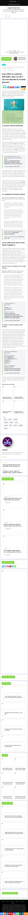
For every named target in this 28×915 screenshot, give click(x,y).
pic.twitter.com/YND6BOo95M (16, 163)
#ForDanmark (16, 232)
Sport (4, 64)
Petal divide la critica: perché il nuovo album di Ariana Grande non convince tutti (20, 797)
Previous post (5, 462)
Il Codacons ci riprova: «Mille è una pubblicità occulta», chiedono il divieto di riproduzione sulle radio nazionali (12, 472)
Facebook (3, 901)
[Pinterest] (13, 87)
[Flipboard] (11, 87)
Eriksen (10, 419)
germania (5, 425)
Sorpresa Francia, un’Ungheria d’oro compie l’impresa (13, 119)
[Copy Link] (22, 89)
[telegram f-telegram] (14, 4)
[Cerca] (6, 16)
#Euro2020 (13, 314)
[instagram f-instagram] (12, 4)
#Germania (6, 370)
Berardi (16, 149)
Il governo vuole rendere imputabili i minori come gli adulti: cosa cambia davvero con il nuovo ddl (14, 882)
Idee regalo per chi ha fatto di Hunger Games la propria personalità (13, 746)
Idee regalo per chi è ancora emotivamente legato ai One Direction (13, 730)
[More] (25, 89)
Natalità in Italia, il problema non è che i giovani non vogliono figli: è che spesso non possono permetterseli (14, 833)
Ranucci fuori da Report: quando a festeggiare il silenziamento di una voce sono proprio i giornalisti (13, 816)
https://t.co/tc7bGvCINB (10, 313)
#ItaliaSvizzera (7, 163)
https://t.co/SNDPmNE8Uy (11, 160)
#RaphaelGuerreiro (11, 358)
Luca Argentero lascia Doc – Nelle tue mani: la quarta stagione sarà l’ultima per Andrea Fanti (7, 797)
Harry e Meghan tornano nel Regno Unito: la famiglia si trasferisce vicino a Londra (7, 769)
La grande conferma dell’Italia (10, 114)
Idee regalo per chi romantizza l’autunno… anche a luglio (14, 713)
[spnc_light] (9, 16)
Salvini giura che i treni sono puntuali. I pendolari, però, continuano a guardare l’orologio (13, 866)
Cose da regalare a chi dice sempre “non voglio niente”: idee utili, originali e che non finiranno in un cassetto (14, 697)
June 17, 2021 (17, 166)
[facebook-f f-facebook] (9, 4)
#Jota (7, 363)
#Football (6, 317)
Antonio (4, 70)
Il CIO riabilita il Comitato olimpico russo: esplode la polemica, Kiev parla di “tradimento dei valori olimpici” (13, 551)
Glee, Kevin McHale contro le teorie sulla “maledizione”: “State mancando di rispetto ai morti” (20, 783)
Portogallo (8, 68)
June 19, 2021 (17, 320)
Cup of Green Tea (14, 8)
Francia (3, 95)
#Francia (18, 316)
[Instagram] (8, 566)
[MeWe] (18, 87)
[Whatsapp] (4, 87)
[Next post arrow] (24, 472)
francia (16, 422)
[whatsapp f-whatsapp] (19, 4)
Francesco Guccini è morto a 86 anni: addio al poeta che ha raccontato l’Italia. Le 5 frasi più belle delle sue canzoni (7, 783)
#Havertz (7, 360)
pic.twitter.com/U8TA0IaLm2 (14, 370)
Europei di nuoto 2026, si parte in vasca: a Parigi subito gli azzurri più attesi (13, 499)
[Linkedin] (8, 87)
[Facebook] (15, 87)
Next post (4, 469)
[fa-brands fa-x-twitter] (10, 4)
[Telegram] (6, 87)
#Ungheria (14, 316)
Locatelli (5, 68)
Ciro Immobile (22, 182)
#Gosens (7, 361)
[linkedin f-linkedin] (17, 4)
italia (3, 68)
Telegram (17, 901)
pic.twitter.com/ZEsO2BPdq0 (14, 317)
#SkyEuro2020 (7, 162)
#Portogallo (18, 368)
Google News (22, 901)
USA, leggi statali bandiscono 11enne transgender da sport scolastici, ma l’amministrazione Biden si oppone (11, 465)
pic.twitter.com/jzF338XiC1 (9, 234)
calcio (5, 419)
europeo (11, 422)
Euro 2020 (15, 419)
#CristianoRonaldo (9, 355)
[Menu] (2, 16)
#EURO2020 (12, 162)
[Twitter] (20, 87)
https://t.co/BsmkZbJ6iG (10, 365)
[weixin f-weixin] (15, 4)
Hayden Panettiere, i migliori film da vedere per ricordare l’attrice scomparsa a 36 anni (20, 769)
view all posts (4, 456)
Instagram (12, 901)
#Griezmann (8, 309)
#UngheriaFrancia (7, 316)
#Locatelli (17, 162)
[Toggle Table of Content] (20, 112)
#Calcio (21, 316)
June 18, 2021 (7, 238)
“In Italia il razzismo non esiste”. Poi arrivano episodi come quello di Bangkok (14, 849)
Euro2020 (6, 422)
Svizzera (12, 68)
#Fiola (7, 307)
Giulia (6, 496)
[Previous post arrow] (24, 465)
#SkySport (18, 160)
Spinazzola (16, 143)
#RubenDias (9, 357)
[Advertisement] (14, 35)
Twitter (8, 901)
